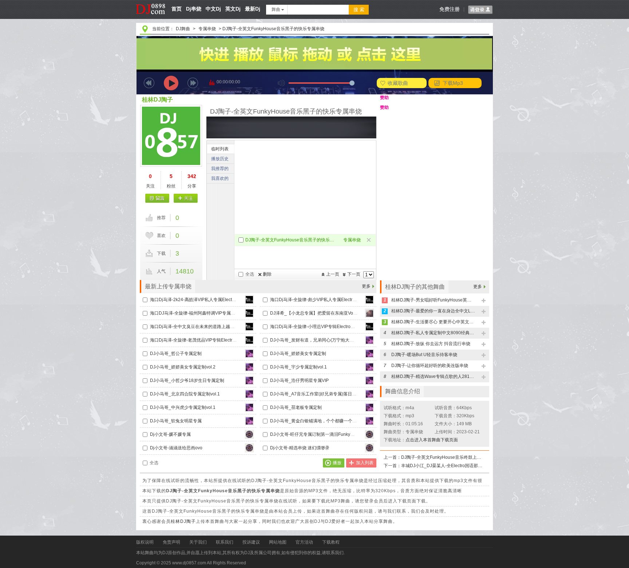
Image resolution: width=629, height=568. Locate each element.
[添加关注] (185, 198)
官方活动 (304, 542)
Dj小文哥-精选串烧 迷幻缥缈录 (299, 447)
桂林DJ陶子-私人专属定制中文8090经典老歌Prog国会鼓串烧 (433, 332)
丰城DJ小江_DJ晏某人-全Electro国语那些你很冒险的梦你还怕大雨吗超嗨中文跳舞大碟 (443, 465)
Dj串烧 (193, 9)
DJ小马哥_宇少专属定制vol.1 (298, 367)
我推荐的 (220, 168)
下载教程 (331, 542)
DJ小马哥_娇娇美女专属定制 (298, 353)
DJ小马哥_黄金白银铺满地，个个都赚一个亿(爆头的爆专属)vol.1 (332, 420)
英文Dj (233, 9)
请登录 (480, 9)
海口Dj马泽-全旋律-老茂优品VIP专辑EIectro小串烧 (199, 340)
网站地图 (277, 542)
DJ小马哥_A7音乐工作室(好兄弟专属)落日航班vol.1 (320, 394)
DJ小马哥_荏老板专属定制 (296, 407)
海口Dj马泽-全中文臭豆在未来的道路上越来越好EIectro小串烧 (210, 326)
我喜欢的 (220, 178)
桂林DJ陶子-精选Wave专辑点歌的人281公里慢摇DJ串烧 (433, 376)
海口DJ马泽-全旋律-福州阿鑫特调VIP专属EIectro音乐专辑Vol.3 (211, 313)
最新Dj (252, 9)
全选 (249, 274)
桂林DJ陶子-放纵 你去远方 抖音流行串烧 (430, 343)
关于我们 (198, 542)
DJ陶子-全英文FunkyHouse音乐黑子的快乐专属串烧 (291, 239)
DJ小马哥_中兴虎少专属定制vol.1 (182, 407)
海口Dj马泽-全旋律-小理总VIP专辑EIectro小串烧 (317, 326)
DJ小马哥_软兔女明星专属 (176, 420)
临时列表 (220, 148)
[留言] (157, 198)
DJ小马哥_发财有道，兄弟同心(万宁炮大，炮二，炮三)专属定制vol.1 (337, 340)
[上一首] (149, 83)
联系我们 (224, 542)
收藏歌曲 (398, 83)
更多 (366, 286)
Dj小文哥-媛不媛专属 (170, 434)
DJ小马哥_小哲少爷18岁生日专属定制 (187, 380)
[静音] (281, 83)
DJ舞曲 (183, 28)
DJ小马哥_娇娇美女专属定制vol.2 (182, 367)
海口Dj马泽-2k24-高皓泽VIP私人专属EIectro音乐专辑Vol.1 (206, 299)
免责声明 (171, 542)
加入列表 (364, 462)
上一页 (332, 274)
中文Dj (213, 9)
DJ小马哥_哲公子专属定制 (176, 353)
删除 (267, 274)
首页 (176, 9)
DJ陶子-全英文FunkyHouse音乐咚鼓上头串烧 (443, 457)
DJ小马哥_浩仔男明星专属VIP (299, 380)
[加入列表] (484, 301)
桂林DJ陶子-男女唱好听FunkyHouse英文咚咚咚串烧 (433, 300)
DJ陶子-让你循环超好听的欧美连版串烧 (429, 365)
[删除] (369, 240)
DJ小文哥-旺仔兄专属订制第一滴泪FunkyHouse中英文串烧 (327, 434)
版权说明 (145, 542)
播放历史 (220, 158)
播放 (337, 462)
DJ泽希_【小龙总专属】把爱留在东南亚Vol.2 (314, 313)
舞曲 (276, 9)
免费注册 (449, 9)
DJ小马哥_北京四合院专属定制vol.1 (185, 394)
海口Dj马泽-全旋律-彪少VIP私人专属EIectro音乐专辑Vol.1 (326, 299)
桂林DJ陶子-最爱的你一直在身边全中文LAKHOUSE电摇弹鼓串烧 (433, 310)
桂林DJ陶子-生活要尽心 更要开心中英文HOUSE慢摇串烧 (433, 321)
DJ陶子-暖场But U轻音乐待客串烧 (424, 354)
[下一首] (192, 83)
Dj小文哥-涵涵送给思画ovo (176, 447)
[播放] (171, 83)
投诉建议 (251, 542)
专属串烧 (207, 28)
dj (151, 2)
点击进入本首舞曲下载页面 (432, 439)
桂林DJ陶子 (157, 99)
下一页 (353, 274)
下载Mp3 (453, 83)
